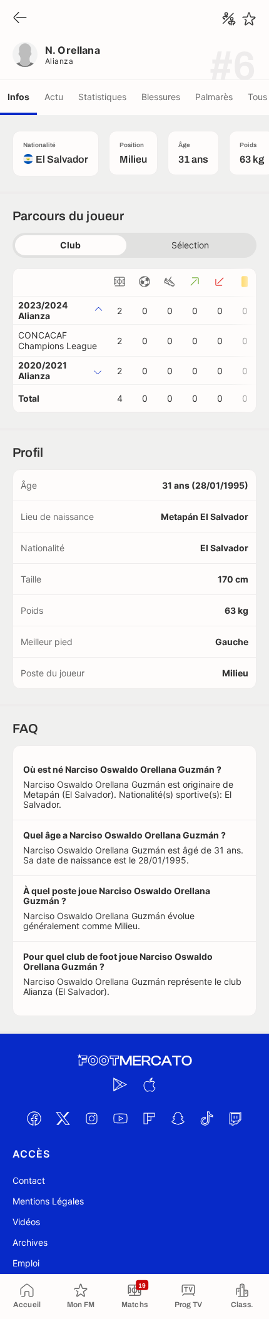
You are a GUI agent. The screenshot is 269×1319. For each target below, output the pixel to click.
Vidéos (26, 1221)
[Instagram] (91, 1118)
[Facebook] (33, 1118)
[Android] (120, 1084)
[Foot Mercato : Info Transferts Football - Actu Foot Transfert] (134, 1060)
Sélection (190, 245)
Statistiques (102, 96)
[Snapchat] (177, 1118)
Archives (30, 1242)
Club (70, 245)
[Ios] (149, 1084)
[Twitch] (235, 1118)
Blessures (160, 96)
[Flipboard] (149, 1118)
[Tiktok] (206, 1118)
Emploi (26, 1263)
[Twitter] (62, 1118)
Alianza (59, 61)
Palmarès (214, 96)
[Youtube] (120, 1118)
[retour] (20, 18)
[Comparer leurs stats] (228, 18)
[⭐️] (248, 18)
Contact (29, 1180)
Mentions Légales (48, 1201)
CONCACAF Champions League (57, 340)
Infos (18, 96)
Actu (53, 96)
